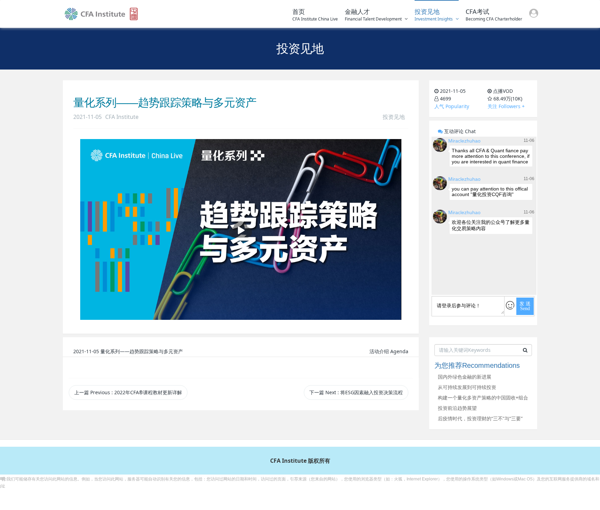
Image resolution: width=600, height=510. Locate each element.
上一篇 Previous (128, 392)
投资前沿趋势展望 (457, 408)
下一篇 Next (356, 392)
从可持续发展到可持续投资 (467, 387)
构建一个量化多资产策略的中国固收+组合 (483, 397)
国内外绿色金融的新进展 (464, 376)
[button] (533, 14)
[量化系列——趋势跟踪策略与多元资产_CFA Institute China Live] (101, 14)
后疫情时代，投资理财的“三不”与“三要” (480, 418)
